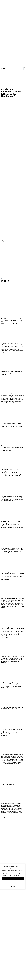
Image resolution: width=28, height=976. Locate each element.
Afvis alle (13, 886)
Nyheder (3, 68)
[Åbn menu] (23, 2)
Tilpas (12, 882)
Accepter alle (13, 879)
